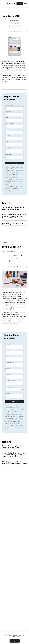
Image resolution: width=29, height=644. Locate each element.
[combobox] (14, 151)
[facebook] (9, 31)
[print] (26, 31)
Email (7, 117)
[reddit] (17, 31)
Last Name (9, 111)
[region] (14, 637)
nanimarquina (18, 255)
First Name (9, 105)
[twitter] (14, 31)
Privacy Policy (16, 636)
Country (8, 148)
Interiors (4, 12)
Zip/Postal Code (10, 142)
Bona (17, 20)
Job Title (8, 136)
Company (8, 129)
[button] (3, 4)
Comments (8, 154)
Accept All (14, 640)
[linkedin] (12, 31)
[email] (20, 31)
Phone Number (9, 123)
